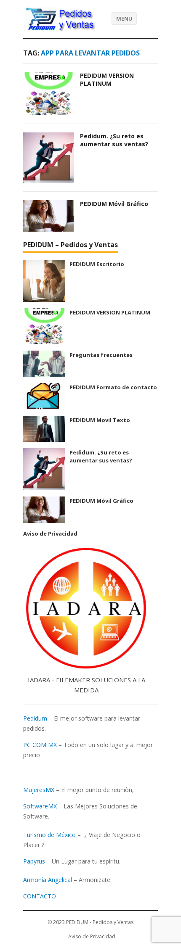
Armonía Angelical (47, 880)
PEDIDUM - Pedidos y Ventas (99, 922)
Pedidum (35, 718)
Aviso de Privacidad (50, 533)
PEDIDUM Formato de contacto (113, 387)
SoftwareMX (40, 806)
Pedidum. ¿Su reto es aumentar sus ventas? (114, 140)
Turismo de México (49, 835)
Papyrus (34, 861)
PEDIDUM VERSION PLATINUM (107, 79)
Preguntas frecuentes (101, 355)
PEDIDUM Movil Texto (99, 420)
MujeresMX (38, 790)
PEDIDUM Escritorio (96, 264)
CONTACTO (39, 896)
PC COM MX (40, 745)
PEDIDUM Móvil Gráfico (114, 204)
